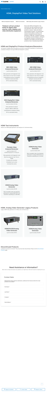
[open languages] (42, 2)
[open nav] (45, 2)
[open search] (40, 2)
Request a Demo (39, 389)
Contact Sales (24, 389)
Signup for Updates (10, 389)
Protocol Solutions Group (5, 8)
